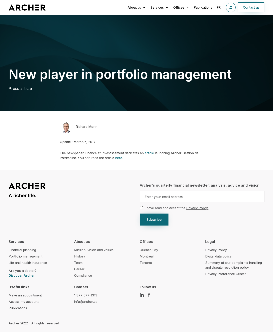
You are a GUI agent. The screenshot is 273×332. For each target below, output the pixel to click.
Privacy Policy (216, 250)
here (118, 158)
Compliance (83, 275)
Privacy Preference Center (225, 274)
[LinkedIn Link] (142, 295)
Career (79, 269)
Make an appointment (25, 295)
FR (219, 7)
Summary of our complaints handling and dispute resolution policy (233, 265)
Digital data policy (218, 256)
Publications (203, 7)
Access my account (24, 302)
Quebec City (149, 250)
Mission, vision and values (94, 250)
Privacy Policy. (197, 208)
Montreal (146, 256)
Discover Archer (22, 275)
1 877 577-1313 (85, 295)
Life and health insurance (28, 263)
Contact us (251, 7)
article (149, 153)
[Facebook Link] (149, 295)
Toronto (146, 263)
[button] (136, 7)
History (79, 256)
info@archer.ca (85, 302)
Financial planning (22, 250)
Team (78, 263)
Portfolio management (25, 256)
